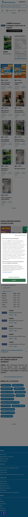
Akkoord (14, 280)
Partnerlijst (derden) (6, 272)
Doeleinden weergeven (14, 277)
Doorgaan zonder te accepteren (20, 235)
